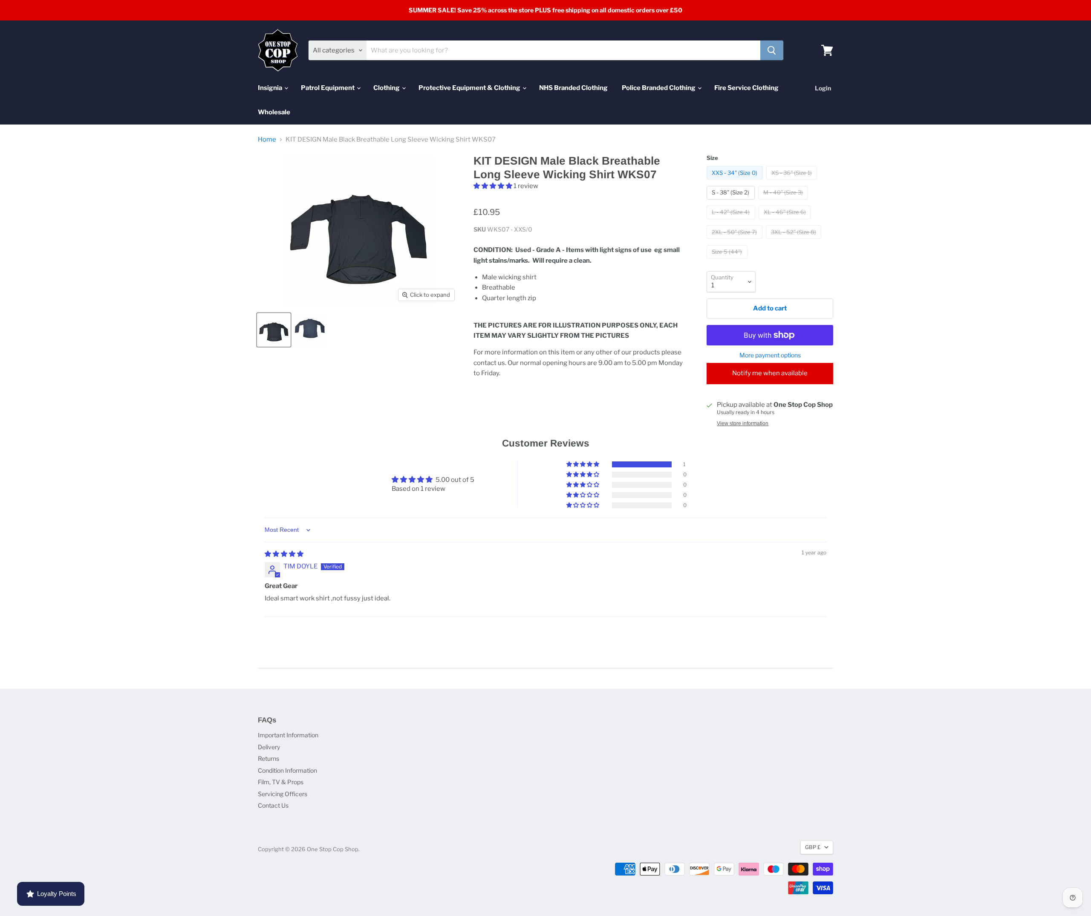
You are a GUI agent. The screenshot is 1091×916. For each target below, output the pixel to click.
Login (823, 88)
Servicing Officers (282, 793)
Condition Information (287, 770)
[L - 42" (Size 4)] (732, 221)
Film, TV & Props (280, 782)
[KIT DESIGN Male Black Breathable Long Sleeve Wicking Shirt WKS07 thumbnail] (274, 330)
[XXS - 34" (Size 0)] (736, 182)
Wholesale (274, 112)
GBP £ (812, 847)
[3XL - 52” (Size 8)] (795, 241)
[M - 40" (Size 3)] (784, 202)
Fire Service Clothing (746, 88)
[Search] (771, 50)
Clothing (387, 88)
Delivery (269, 747)
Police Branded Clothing (659, 88)
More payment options (770, 355)
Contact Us (273, 805)
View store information (742, 423)
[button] (493, 186)
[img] (284, 554)
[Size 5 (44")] (728, 261)
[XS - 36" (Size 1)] (793, 182)
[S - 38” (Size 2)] (732, 202)
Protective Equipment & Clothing (470, 88)
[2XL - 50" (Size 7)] (736, 241)
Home (267, 139)
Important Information (288, 735)
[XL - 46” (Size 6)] (786, 221)
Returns (268, 758)
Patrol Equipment (328, 88)
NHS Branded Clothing (573, 88)
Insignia (270, 88)
